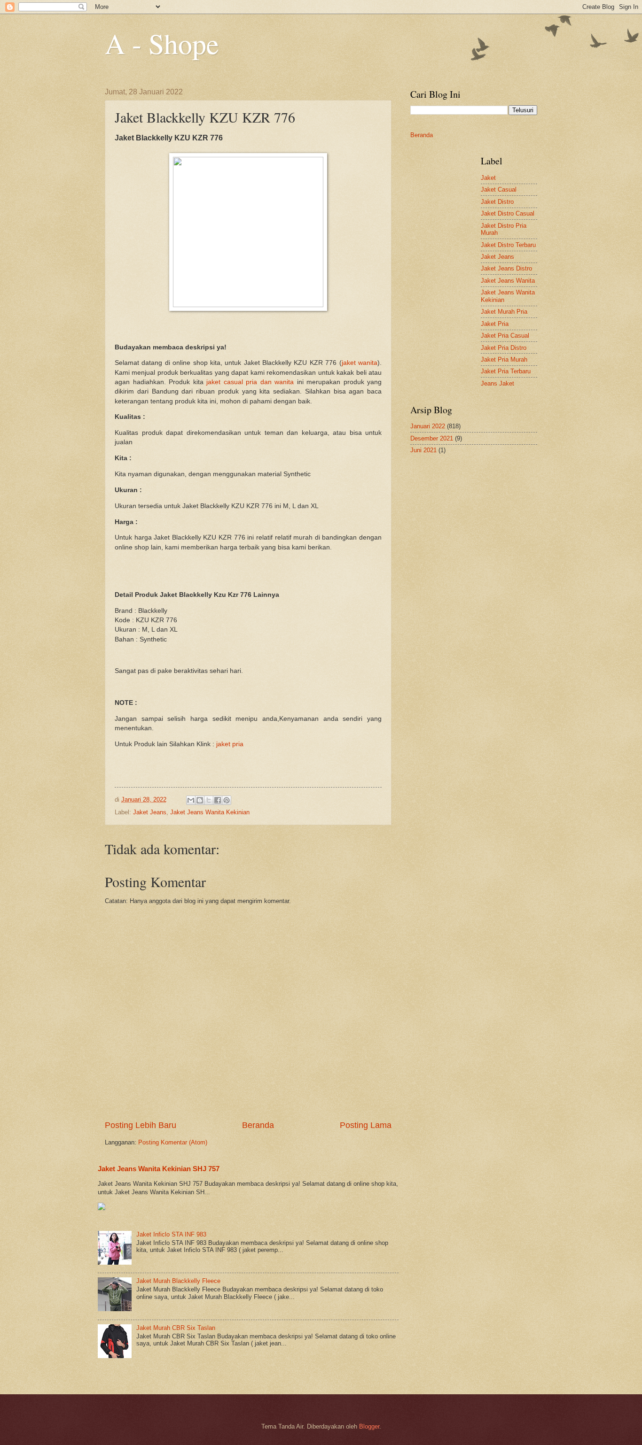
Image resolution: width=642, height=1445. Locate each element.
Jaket (488, 177)
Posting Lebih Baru (140, 1125)
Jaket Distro (497, 201)
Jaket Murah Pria (504, 311)
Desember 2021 (431, 438)
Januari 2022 (427, 426)
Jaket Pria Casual (505, 335)
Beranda (258, 1125)
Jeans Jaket (497, 383)
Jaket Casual (499, 189)
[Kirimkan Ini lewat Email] (191, 800)
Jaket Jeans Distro (506, 268)
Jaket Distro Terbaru (508, 244)
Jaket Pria (495, 323)
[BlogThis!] (199, 800)
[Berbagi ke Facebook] (217, 800)
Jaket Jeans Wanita (508, 280)
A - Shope (162, 43)
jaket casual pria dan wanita (250, 382)
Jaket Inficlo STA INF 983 (171, 1234)
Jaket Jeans (149, 812)
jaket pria (229, 744)
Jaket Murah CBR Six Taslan (175, 1327)
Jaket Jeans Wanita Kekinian (210, 812)
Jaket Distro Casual (507, 213)
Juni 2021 (423, 450)
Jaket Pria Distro (503, 347)
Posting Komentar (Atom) (172, 1142)
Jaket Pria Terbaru (506, 371)
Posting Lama (365, 1125)
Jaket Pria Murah (504, 359)
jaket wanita (359, 362)
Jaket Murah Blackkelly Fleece (178, 1280)
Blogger (369, 1426)
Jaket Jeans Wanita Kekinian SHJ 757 (158, 1169)
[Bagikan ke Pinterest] (226, 800)
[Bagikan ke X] (208, 800)
